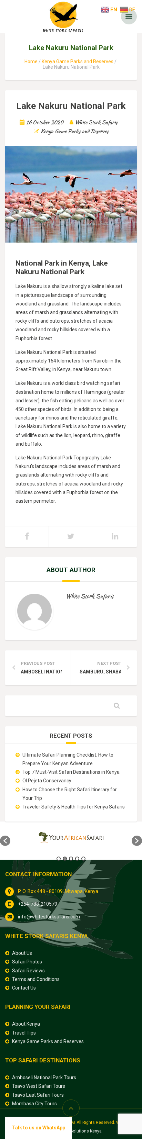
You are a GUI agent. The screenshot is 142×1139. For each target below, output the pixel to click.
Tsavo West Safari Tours (38, 1086)
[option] (71, 837)
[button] (5, 841)
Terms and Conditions (36, 979)
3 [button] (71, 859)
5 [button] (83, 859)
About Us (22, 953)
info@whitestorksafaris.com (49, 916)
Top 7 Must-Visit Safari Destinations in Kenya (71, 772)
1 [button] (59, 859)
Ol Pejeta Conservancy (46, 780)
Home (31, 61)
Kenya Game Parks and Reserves (77, 61)
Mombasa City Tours (34, 1103)
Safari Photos (27, 961)
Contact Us (24, 988)
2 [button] (65, 859)
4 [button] (77, 859)
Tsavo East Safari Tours (38, 1095)
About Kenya (26, 1024)
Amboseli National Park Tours (44, 1077)
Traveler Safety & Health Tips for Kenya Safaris (73, 806)
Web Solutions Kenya (81, 1131)
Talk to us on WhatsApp (38, 1127)
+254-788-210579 (37, 904)
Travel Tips (24, 1033)
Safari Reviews (28, 970)
